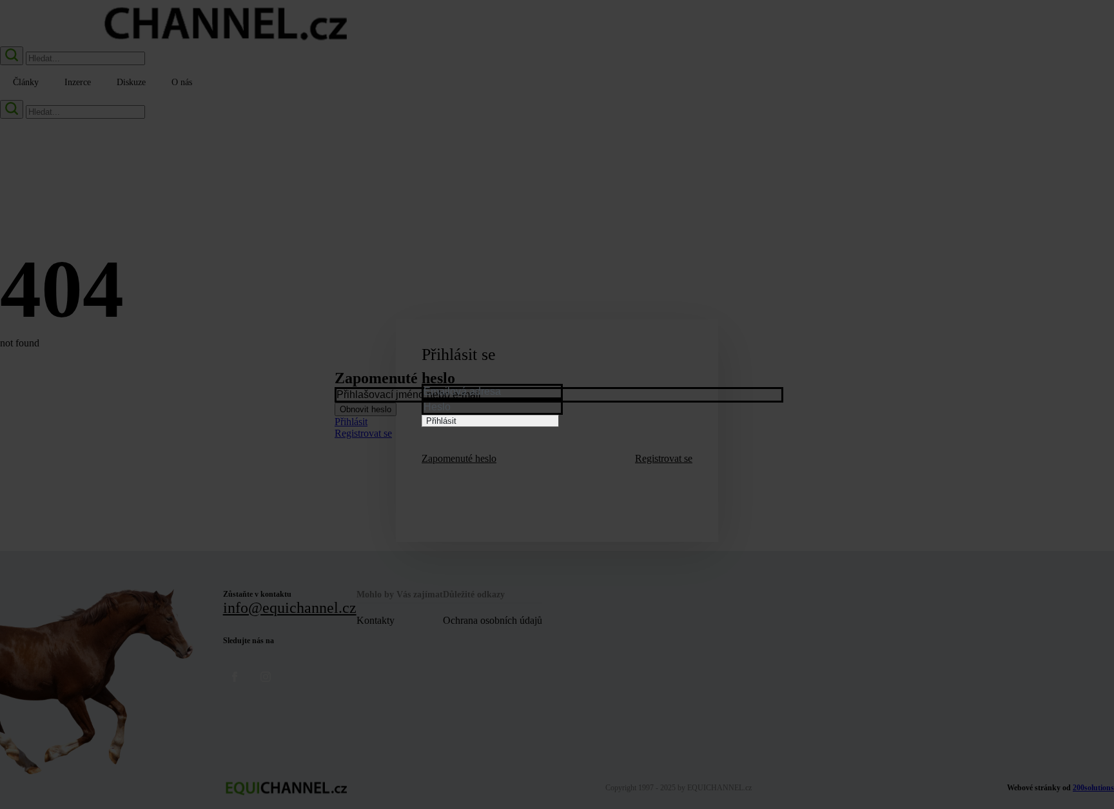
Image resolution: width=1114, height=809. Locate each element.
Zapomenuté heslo (459, 458)
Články (26, 82)
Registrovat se (663, 458)
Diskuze (131, 82)
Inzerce (77, 82)
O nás (181, 82)
